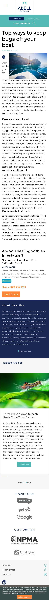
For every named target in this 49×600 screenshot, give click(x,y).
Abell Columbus (33, 19)
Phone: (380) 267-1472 (14, 287)
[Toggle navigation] (5, 6)
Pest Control (8, 570)
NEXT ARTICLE (25, 351)
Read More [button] (6, 281)
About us (6, 574)
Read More (24, 464)
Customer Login (16, 18)
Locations (7, 565)
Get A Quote (11, 294)
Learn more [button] (23, 593)
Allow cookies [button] (24, 597)
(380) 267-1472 (21, 23)
